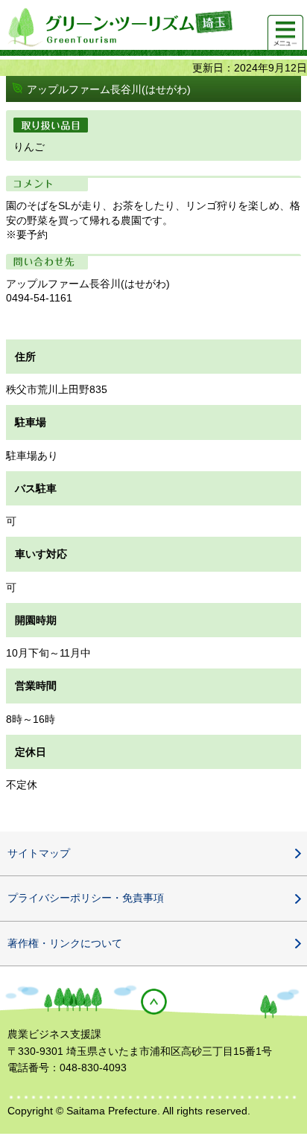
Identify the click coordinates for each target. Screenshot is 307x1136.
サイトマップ (38, 853)
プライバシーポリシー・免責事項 (85, 898)
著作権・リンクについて (64, 943)
